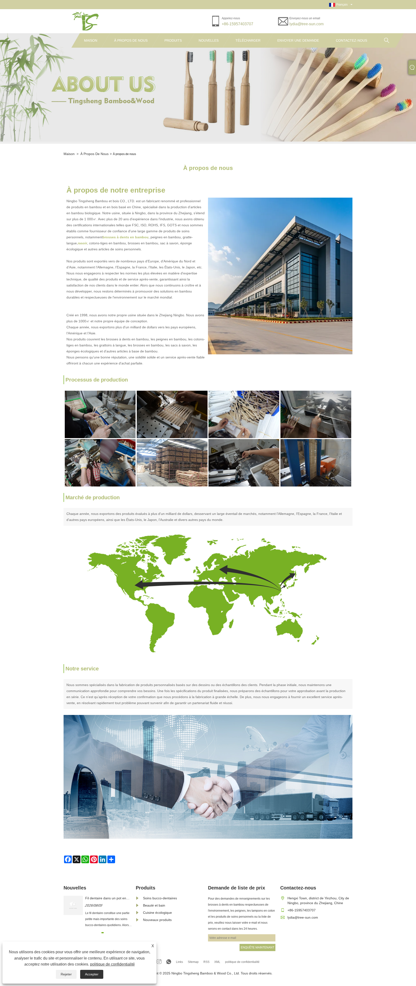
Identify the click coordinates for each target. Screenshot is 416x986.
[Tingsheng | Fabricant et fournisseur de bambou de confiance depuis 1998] (86, 21)
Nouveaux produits (157, 920)
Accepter (91, 974)
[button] (97, 932)
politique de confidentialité (112, 964)
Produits (173, 40)
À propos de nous (131, 40)
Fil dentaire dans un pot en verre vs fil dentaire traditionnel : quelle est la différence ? (108, 898)
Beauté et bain (154, 905)
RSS (206, 962)
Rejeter (66, 974)
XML (217, 962)
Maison (90, 40)
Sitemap (193, 962)
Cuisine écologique (157, 913)
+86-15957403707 (237, 24)
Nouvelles (209, 40)
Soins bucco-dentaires (160, 898)
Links (179, 962)
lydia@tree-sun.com (306, 24)
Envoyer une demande (298, 40)
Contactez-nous (351, 40)
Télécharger (247, 40)
